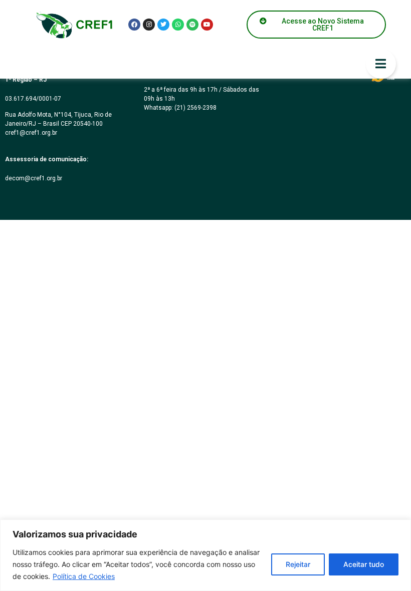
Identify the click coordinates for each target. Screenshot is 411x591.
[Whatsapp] (178, 25)
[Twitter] (163, 25)
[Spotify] (192, 25)
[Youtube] (207, 25)
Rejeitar (298, 564)
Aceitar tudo (363, 564)
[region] (205, 555)
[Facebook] (134, 25)
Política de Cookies (84, 576)
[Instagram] (149, 25)
